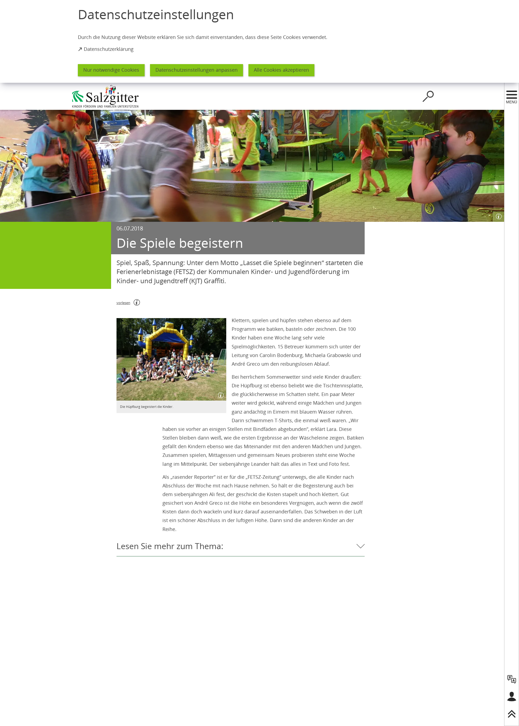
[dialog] (259, 41)
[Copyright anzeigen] (497, 215)
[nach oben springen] (511, 713)
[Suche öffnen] (428, 96)
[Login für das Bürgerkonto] (511, 696)
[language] (511, 679)
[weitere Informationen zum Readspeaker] (137, 302)
